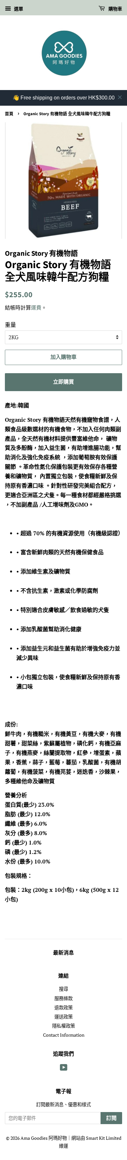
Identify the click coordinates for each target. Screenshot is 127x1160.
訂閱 (111, 1118)
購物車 (114, 9)
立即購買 (63, 382)
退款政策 (63, 1007)
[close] (120, 97)
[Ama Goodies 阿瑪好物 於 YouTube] (63, 1068)
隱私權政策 (63, 1026)
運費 (36, 307)
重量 (10, 324)
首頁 (9, 114)
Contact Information (63, 1035)
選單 (18, 9)
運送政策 (63, 1017)
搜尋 (63, 989)
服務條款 (63, 998)
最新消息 (63, 952)
